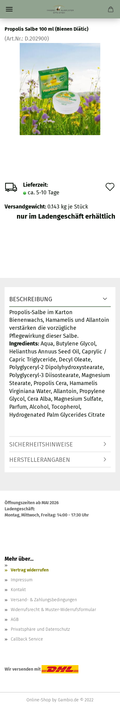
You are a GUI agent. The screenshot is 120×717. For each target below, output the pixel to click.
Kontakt (18, 589)
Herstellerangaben (39, 459)
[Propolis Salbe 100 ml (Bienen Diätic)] (60, 88)
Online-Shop (38, 700)
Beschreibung (30, 299)
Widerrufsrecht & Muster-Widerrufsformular (53, 609)
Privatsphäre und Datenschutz (40, 629)
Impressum (22, 580)
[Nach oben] (103, 707)
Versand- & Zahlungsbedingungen (44, 599)
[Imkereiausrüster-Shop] (60, 9)
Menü (9, 9)
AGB (14, 619)
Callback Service (27, 639)
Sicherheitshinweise (41, 444)
